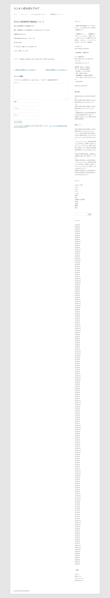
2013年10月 (78, 452)
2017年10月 (78, 355)
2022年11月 (78, 249)
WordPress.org (79, 580)
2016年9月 (77, 382)
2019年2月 (77, 322)
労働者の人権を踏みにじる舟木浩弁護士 (85, 160)
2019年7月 (77, 311)
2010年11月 (78, 522)
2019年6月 (77, 313)
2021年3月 (77, 272)
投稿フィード (78, 576)
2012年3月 (77, 489)
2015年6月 (77, 413)
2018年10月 (78, 330)
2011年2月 (77, 516)
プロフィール (24, 14)
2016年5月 (77, 390)
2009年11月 (78, 547)
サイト (15, 115)
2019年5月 (77, 316)
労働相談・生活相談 (25, 59)
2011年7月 (77, 506)
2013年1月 (77, 468)
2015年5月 (77, 415)
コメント (16, 82)
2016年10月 (78, 380)
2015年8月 (77, 409)
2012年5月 (77, 485)
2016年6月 (77, 388)
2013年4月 (77, 464)
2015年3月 (77, 419)
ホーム (15, 14)
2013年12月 (78, 448)
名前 (15, 101)
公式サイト (81, 63)
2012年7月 (77, 481)
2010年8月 (77, 528)
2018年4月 (77, 342)
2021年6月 (77, 266)
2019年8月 (77, 309)
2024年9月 (77, 235)
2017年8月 (77, 359)
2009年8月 (77, 553)
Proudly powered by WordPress (21, 590)
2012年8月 (77, 479)
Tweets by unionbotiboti (81, 85)
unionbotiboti (50, 59)
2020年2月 (77, 297)
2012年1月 (77, 493)
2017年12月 (78, 351)
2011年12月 (78, 495)
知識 (76, 207)
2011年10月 (78, 500)
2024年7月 (77, 237)
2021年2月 (77, 274)
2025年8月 (77, 227)
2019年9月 (77, 307)
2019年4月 (77, 318)
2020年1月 (77, 299)
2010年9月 (77, 526)
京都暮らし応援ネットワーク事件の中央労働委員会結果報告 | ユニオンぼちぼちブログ (85, 147)
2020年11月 (78, 280)
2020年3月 (77, 295)
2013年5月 (77, 462)
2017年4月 (77, 367)
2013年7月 (77, 458)
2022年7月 (77, 254)
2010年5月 (77, 535)
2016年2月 (77, 396)
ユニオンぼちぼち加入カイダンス (38, 14)
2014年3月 (77, 442)
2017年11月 (78, 353)
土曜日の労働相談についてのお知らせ (25, 70)
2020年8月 (77, 287)
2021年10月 (78, 260)
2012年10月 (78, 475)
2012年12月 (78, 471)
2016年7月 (77, 386)
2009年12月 (78, 545)
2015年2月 (77, 421)
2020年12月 (78, 278)
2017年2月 (77, 371)
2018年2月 (77, 347)
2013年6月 (77, 460)
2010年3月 (77, 539)
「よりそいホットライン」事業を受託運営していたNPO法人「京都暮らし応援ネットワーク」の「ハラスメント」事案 (85, 143)
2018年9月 (77, 332)
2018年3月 (77, 344)
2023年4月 (77, 245)
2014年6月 (77, 435)
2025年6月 (77, 231)
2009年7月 (77, 555)
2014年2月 (77, 444)
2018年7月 (77, 336)
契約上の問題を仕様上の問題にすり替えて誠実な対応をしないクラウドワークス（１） (85, 108)
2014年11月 (78, 427)
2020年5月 (77, 291)
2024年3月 (77, 239)
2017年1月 (77, 373)
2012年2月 (77, 491)
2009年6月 (77, 557)
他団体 (76, 195)
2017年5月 (77, 365)
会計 (76, 197)
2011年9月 (77, 502)
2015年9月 (77, 406)
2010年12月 (78, 520)
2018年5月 (77, 340)
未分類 (76, 203)
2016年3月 (77, 394)
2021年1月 (77, 276)
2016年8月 (77, 384)
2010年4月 (77, 537)
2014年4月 (77, 440)
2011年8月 (77, 504)
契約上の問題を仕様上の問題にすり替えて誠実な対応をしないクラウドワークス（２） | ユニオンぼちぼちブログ (85, 135)
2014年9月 (77, 431)
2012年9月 (77, 477)
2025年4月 (77, 233)
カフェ (76, 189)
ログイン (77, 574)
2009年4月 (77, 562)
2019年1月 (77, 324)
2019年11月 (78, 303)
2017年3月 (77, 369)
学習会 (76, 201)
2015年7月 (77, 411)
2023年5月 (77, 243)
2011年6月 (77, 508)
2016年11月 (78, 378)
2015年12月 (78, 400)
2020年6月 (77, 289)
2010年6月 (77, 533)
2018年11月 (78, 328)
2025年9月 (77, 225)
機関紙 (76, 205)
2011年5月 (77, 510)
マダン (76, 191)
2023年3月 (77, 247)
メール (16, 108)
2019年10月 (78, 305)
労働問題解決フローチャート (56, 14)
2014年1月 (77, 446)
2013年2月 (77, 466)
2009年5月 (77, 559)
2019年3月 (77, 320)
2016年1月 (77, 398)
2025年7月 (77, 229)
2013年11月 (78, 450)
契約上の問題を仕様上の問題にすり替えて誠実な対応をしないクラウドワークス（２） (85, 102)
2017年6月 (77, 363)
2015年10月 (78, 404)
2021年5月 (77, 268)
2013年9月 (77, 454)
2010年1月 (77, 543)
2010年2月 (77, 541)
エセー (76, 187)
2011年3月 (77, 514)
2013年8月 (77, 456)
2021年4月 (77, 270)
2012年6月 (77, 483)
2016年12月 (78, 375)
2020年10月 (78, 282)
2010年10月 (78, 524)
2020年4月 (77, 293)
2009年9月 (77, 551)
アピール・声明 (79, 185)
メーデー (77, 193)
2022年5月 (77, 258)
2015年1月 (77, 423)
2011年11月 (78, 497)
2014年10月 (78, 429)
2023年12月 (78, 241)
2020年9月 (77, 285)
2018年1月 (77, 349)
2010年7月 (77, 531)
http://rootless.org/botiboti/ (82, 48)
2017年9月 (77, 357)
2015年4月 (77, 417)
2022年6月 (77, 256)
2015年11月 (78, 402)
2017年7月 (77, 361)
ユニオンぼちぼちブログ (26, 8)
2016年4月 (77, 392)
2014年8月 (77, 433)
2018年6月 (77, 338)
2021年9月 (77, 262)
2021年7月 (77, 264)
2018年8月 (77, 334)
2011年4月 (77, 512)
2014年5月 (77, 437)
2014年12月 (78, 425)
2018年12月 (78, 326)
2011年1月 (77, 518)
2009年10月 (78, 549)
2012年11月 (78, 473)
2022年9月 (77, 251)
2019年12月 (78, 301)
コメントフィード (79, 578)
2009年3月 (77, 564)
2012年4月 (77, 487)
